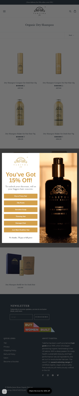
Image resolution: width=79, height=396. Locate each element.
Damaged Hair (21, 223)
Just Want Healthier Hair (20, 230)
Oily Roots (20, 203)
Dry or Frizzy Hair (20, 196)
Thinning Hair (21, 216)
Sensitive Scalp (20, 209)
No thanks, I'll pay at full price (20, 238)
